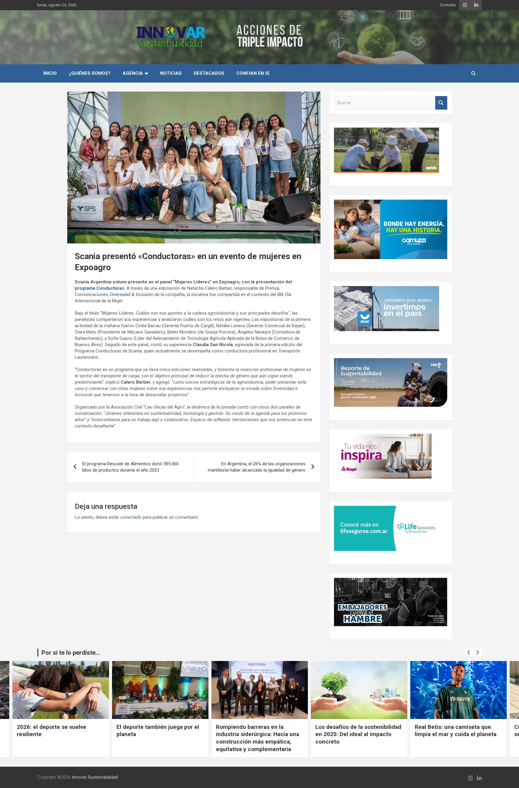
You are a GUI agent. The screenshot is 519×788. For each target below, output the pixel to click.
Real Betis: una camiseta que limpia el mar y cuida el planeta (356, 730)
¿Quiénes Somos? (90, 73)
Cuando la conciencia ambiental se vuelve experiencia (457, 730)
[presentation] (469, 652)
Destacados (209, 73)
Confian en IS (252, 73)
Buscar (441, 103)
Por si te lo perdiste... (70, 652)
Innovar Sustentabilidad (95, 777)
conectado (130, 517)
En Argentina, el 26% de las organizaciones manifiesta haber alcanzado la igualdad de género (256, 467)
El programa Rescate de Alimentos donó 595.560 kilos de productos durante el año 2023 (130, 467)
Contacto (448, 5)
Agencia (133, 73)
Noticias (171, 73)
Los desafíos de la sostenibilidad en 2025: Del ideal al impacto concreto (259, 734)
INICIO (50, 73)
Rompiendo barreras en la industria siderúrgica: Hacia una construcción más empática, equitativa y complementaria (158, 738)
